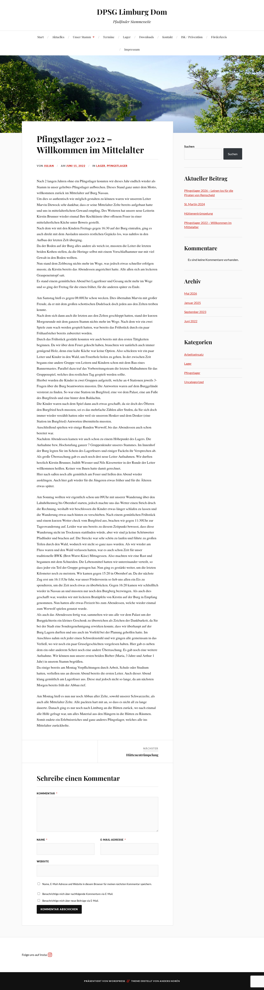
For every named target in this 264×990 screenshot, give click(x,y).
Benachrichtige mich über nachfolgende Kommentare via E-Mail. (77, 893)
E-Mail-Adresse (113, 839)
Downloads (146, 37)
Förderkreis (219, 37)
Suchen (189, 146)
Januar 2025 (192, 302)
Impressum (132, 49)
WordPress (117, 981)
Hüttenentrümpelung (142, 755)
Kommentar (47, 793)
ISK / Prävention (192, 37)
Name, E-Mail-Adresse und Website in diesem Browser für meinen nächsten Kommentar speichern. (97, 884)
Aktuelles (58, 37)
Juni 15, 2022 (75, 165)
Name (42, 839)
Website (43, 861)
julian (49, 165)
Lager (127, 37)
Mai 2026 (190, 293)
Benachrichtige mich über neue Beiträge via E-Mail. (70, 900)
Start (40, 37)
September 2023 (195, 312)
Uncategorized (194, 382)
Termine (108, 37)
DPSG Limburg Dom (132, 12)
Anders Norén (170, 981)
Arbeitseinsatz (194, 354)
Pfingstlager (117, 165)
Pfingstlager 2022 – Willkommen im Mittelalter (90, 144)
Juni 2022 (190, 321)
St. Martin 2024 (194, 204)
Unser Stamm (82, 37)
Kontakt (167, 37)
